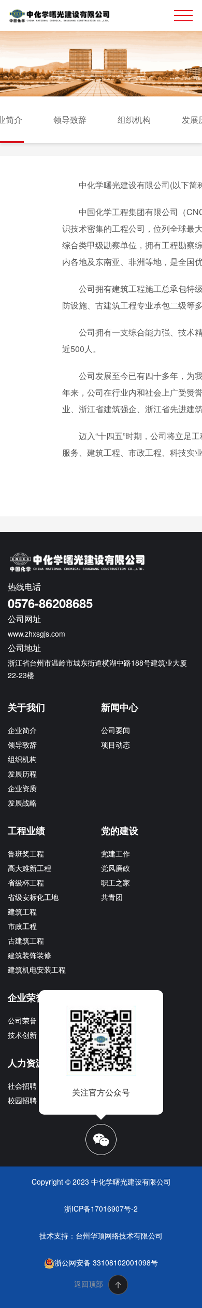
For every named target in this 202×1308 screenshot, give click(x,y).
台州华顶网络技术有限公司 (119, 1235)
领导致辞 (69, 119)
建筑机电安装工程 (37, 969)
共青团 (112, 897)
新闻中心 (119, 707)
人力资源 (26, 1063)
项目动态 (115, 744)
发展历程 (22, 773)
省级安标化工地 (33, 897)
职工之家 (115, 882)
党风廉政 (115, 868)
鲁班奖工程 (26, 853)
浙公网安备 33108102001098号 (106, 1262)
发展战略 (22, 802)
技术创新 (22, 1035)
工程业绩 (26, 830)
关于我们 (26, 707)
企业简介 (22, 730)
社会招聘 (22, 1085)
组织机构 (134, 119)
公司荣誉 (22, 1020)
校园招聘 (22, 1100)
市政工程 (22, 926)
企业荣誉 (26, 997)
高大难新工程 (29, 868)
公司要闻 (115, 730)
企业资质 (22, 788)
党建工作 (115, 853)
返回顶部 (89, 1283)
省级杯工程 (26, 882)
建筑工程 (22, 911)
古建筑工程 (26, 940)
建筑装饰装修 (29, 955)
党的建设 (119, 830)
